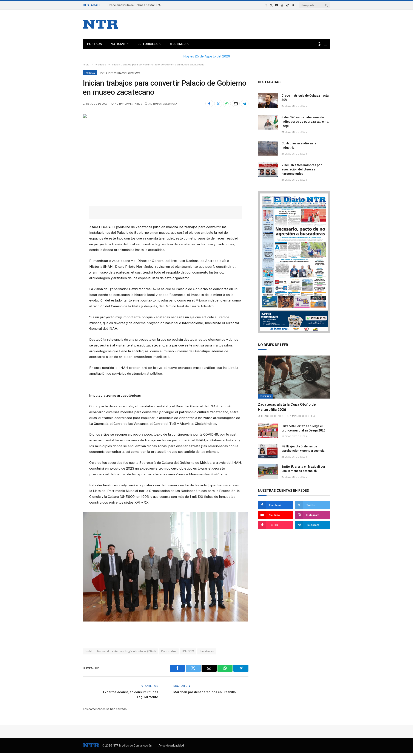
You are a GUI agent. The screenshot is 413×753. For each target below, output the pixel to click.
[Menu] (325, 44)
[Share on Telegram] (244, 103)
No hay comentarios (128, 103)
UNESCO (188, 651)
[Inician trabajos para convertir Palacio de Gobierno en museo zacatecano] (164, 117)
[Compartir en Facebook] (209, 103)
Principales (168, 651)
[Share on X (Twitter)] (218, 103)
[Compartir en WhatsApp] (227, 103)
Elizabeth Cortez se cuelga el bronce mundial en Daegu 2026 (303, 428)
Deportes (265, 396)
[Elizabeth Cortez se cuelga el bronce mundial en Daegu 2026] (268, 431)
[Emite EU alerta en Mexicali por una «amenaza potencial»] (268, 471)
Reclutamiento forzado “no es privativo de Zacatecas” (145, 5)
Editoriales (148, 44)
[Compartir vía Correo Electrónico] (236, 103)
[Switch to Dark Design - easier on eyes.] (319, 44)
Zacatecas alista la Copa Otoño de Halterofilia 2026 (287, 406)
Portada (94, 44)
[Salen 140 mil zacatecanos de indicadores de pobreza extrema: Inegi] (268, 122)
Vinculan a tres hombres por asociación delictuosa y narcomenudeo (302, 169)
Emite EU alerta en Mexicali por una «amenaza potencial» (303, 469)
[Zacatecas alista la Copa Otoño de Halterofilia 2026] (294, 377)
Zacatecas (206, 651)
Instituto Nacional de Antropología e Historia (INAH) (120, 651)
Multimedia (179, 44)
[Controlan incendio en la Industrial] (268, 148)
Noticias (118, 44)
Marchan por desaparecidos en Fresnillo (204, 692)
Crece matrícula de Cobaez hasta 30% (305, 98)
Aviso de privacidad (171, 745)
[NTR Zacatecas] (100, 24)
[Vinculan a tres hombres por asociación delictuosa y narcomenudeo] (268, 169)
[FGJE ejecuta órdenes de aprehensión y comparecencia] (268, 451)
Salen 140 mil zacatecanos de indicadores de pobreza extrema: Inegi (305, 122)
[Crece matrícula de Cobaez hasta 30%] (268, 100)
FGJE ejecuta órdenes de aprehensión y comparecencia (303, 448)
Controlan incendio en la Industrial (299, 145)
